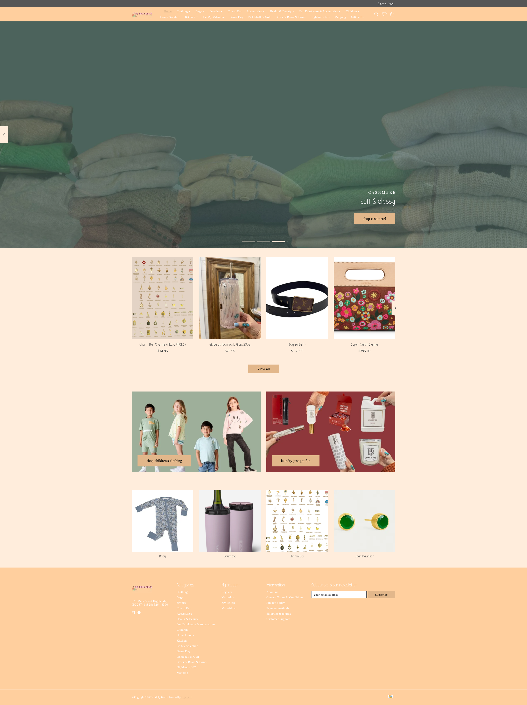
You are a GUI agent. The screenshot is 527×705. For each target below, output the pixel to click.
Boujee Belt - (297, 344)
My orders (228, 597)
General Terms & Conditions (284, 597)
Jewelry (182, 602)
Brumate (230, 556)
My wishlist (229, 608)
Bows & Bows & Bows (290, 17)
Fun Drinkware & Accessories (196, 624)
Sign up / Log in (386, 3)
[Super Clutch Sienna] (364, 298)
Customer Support (278, 619)
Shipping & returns (278, 613)
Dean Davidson (364, 556)
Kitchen (182, 640)
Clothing (182, 592)
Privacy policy (275, 602)
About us (272, 592)
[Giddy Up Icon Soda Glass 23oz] (230, 298)
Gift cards (357, 17)
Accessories (184, 613)
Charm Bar (235, 11)
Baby (162, 556)
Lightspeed (186, 697)
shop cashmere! (374, 218)
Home (168, 11)
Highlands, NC (320, 17)
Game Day (236, 17)
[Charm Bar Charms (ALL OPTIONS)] (162, 298)
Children (182, 629)
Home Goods (185, 635)
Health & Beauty (187, 619)
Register (227, 592)
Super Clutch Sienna (364, 344)
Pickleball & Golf (259, 17)
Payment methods (277, 608)
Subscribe (381, 594)
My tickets (228, 602)
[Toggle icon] (376, 14)
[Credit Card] (390, 697)
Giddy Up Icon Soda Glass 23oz (229, 344)
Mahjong (340, 17)
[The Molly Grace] (142, 14)
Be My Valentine (214, 17)
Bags (180, 597)
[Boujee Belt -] (297, 298)
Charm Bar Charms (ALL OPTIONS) (162, 344)
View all (263, 369)
